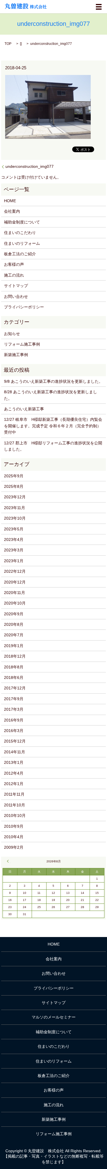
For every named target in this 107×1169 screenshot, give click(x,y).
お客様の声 (14, 264)
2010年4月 (13, 837)
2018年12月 (15, 656)
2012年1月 (13, 783)
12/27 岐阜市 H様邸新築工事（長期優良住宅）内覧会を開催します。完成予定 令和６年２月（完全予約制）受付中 (53, 425)
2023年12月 (15, 497)
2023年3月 (13, 550)
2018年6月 (13, 677)
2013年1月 (13, 762)
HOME (10, 200)
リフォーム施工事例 (22, 344)
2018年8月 (13, 667)
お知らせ (12, 333)
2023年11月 (14, 507)
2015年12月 (15, 741)
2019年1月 (13, 645)
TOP (8, 44)
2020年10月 (15, 603)
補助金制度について (22, 222)
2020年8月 (13, 624)
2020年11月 (14, 592)
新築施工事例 (16, 354)
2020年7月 (13, 635)
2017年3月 (13, 709)
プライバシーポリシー (24, 307)
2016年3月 (13, 730)
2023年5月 (13, 529)
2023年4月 (13, 539)
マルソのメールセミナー (54, 1017)
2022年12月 (15, 571)
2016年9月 (13, 720)
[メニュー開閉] (99, 7)
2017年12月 (15, 688)
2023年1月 (13, 561)
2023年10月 (15, 518)
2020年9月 (13, 614)
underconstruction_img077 (29, 166)
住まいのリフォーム (22, 243)
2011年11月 (14, 794)
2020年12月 (15, 582)
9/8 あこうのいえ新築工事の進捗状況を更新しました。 (53, 381)
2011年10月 (14, 805)
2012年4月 (13, 773)
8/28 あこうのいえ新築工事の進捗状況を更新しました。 (50, 395)
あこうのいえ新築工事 (24, 409)
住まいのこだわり (20, 232)
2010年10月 (15, 815)
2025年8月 (13, 486)
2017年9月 (13, 699)
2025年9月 (13, 476)
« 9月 (8, 861)
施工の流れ (14, 275)
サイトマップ (16, 285)
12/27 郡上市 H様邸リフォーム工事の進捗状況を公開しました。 (53, 446)
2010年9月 (13, 826)
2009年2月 (13, 847)
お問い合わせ (16, 296)
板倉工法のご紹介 (20, 254)
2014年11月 (14, 752)
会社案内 (12, 211)
